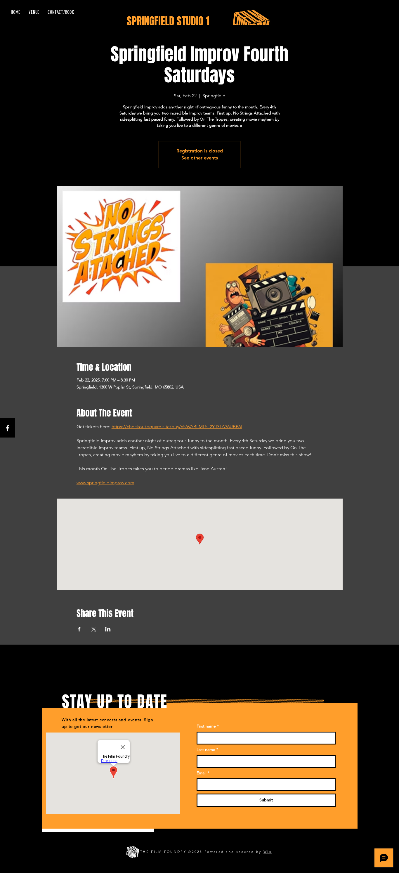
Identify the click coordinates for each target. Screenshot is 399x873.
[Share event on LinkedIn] (108, 629)
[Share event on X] (93, 629)
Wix (267, 852)
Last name (207, 749)
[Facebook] (8, 428)
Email (203, 772)
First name (208, 726)
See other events (199, 158)
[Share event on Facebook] (79, 629)
